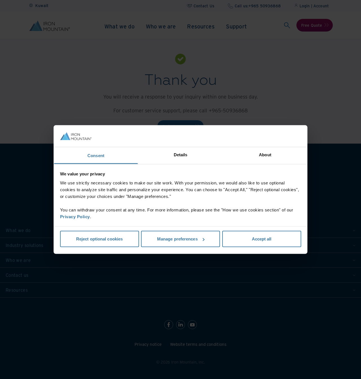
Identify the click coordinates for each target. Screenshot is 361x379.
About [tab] (265, 154)
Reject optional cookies (99, 239)
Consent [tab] (95, 155)
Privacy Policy (75, 216)
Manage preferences (177, 239)
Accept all (262, 239)
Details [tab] (181, 154)
